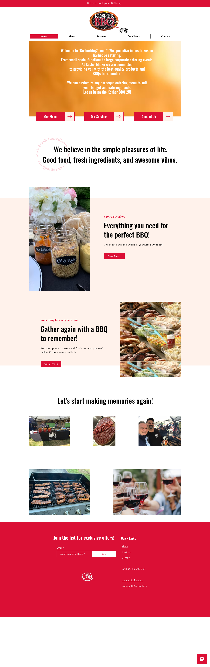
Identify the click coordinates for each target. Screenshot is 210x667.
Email (60, 548)
